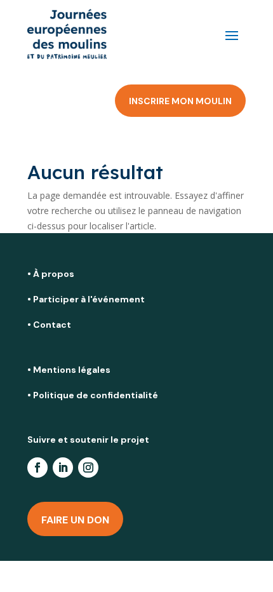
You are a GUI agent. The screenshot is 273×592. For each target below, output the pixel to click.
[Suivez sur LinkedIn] (63, 467)
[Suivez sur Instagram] (88, 467)
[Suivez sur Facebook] (37, 467)
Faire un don (75, 520)
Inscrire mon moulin (180, 101)
